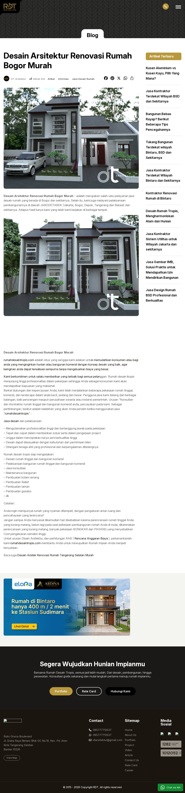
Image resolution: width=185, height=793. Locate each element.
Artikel (51, 78)
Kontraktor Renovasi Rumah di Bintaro (161, 195)
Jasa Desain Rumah (83, 78)
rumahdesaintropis (17, 413)
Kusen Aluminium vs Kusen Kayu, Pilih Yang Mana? (162, 73)
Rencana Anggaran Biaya (91, 538)
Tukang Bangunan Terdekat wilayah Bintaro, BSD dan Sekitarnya (159, 149)
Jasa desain (11, 421)
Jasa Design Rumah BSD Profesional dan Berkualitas (161, 295)
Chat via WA (173, 787)
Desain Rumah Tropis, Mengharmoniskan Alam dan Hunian (162, 216)
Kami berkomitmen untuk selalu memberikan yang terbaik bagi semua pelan (52, 376)
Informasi (63, 78)
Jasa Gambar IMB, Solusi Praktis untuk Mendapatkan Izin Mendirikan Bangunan (162, 269)
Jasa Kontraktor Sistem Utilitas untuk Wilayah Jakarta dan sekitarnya (161, 241)
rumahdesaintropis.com (19, 360)
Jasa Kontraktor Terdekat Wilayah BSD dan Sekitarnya (163, 96)
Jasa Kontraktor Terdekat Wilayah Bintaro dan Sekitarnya (163, 175)
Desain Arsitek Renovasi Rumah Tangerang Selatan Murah (55, 555)
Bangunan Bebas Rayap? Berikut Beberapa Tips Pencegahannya (158, 121)
